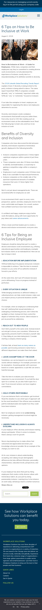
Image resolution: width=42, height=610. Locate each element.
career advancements (20, 218)
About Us (6, 573)
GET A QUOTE (21, 527)
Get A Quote (7, 578)
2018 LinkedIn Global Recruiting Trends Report (22, 83)
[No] (39, 604)
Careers (6, 576)
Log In (21, 10)
